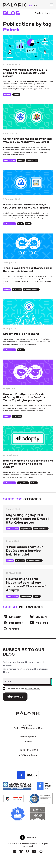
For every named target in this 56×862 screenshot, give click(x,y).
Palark (16, 94)
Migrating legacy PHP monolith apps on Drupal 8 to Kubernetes (27, 518)
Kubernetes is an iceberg (21, 333)
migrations (23, 483)
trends (7, 94)
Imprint (28, 741)
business (17, 289)
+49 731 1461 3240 (28, 750)
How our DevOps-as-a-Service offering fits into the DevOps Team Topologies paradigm (24, 397)
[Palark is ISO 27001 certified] (41, 798)
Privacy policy (28, 736)
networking (32, 160)
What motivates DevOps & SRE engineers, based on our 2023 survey (25, 72)
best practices (40, 528)
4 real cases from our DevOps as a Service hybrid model (27, 269)
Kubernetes (9, 160)
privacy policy (32, 688)
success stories (31, 289)
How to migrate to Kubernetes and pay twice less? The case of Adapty (28, 463)
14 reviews (17, 799)
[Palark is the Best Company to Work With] (45, 786)
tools (20, 224)
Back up (31, 837)
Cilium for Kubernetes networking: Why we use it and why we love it (27, 140)
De (35, 5)
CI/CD (28, 224)
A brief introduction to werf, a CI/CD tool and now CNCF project (26, 206)
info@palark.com (28, 755)
